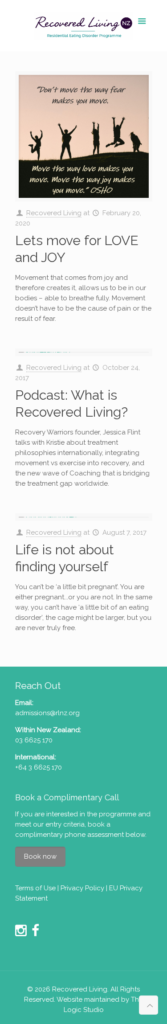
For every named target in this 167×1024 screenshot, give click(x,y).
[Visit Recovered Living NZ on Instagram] (21, 933)
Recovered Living (53, 213)
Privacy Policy (82, 888)
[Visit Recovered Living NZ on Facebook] (35, 933)
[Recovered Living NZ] (84, 26)
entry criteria (65, 824)
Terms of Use (35, 888)
